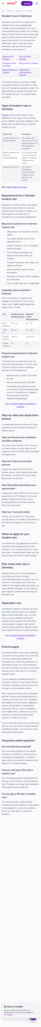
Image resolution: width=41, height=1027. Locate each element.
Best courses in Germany (28, 63)
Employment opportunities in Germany (25, 72)
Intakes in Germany (19, 187)
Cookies (10, 1015)
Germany (5, 115)
